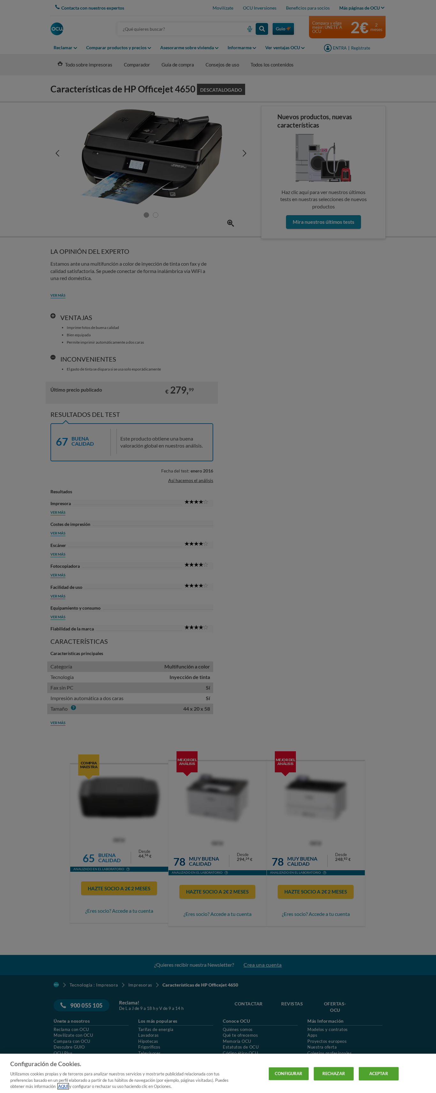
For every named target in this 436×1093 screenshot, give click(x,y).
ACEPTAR (378, 1073)
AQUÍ (63, 1086)
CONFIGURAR (288, 1073)
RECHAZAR (333, 1073)
